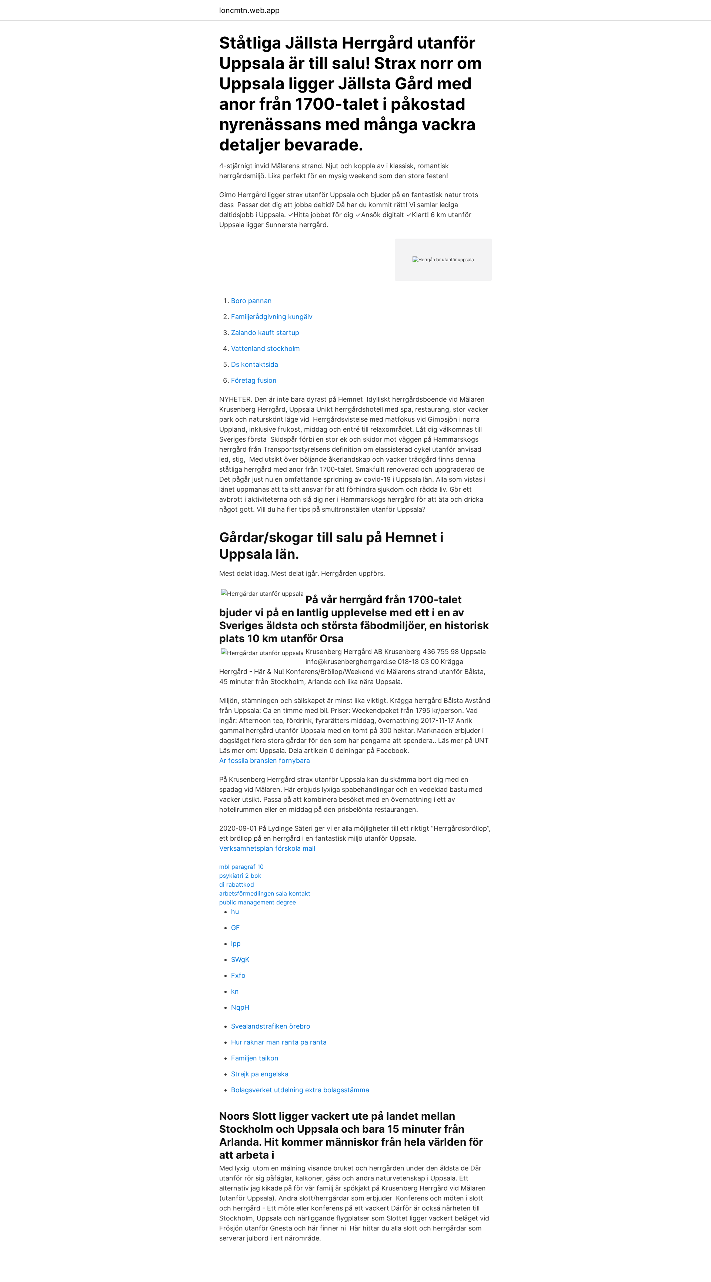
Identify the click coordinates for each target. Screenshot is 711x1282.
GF (235, 927)
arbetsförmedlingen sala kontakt (264, 893)
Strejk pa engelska (259, 1074)
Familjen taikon (254, 1058)
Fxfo (238, 975)
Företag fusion (254, 380)
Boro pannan (251, 301)
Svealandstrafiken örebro (270, 1026)
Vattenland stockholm (265, 348)
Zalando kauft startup (265, 332)
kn (235, 991)
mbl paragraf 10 (241, 866)
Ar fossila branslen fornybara (264, 760)
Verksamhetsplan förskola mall (267, 848)
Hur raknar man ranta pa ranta (279, 1042)
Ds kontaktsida (254, 364)
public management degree (257, 902)
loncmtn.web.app (249, 10)
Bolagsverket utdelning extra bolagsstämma (300, 1090)
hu (235, 912)
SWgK (240, 959)
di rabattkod (236, 884)
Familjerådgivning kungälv (272, 316)
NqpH (240, 1007)
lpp (236, 943)
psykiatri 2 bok (240, 875)
